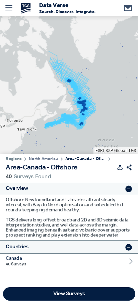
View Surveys (69, 294)
